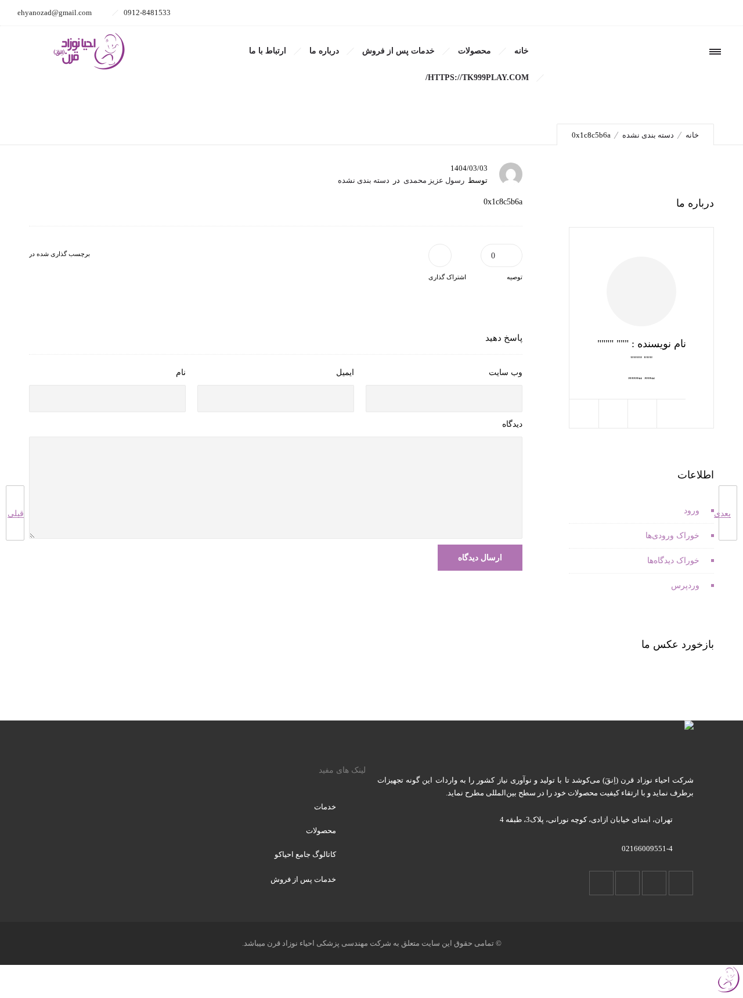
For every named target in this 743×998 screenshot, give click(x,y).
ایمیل (345, 372)
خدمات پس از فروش (398, 50)
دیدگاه (512, 424)
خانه (521, 50)
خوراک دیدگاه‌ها (673, 560)
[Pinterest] (636, 13)
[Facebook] (713, 13)
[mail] (610, 13)
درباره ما (324, 50)
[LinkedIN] (662, 13)
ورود (691, 510)
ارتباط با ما (267, 50)
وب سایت (505, 372)
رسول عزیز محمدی (433, 180)
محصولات (474, 50)
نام (181, 372)
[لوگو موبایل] (728, 991)
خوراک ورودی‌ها (672, 535)
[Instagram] (687, 13)
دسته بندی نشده (648, 135)
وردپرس (685, 585)
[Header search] (641, 52)
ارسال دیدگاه (480, 557)
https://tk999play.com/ (477, 77)
